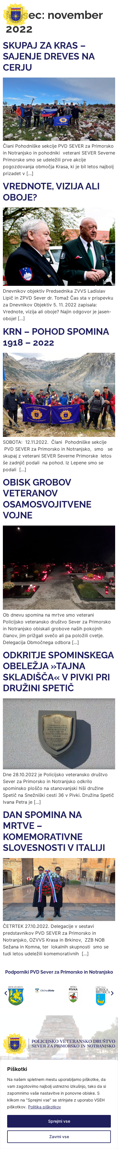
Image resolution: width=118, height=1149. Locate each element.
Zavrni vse (59, 1136)
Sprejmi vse (59, 1121)
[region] (59, 1104)
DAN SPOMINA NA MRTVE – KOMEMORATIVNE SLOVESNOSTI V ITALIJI (54, 831)
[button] (6, 993)
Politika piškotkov (44, 1106)
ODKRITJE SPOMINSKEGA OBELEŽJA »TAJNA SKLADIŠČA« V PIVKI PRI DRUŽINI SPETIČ (58, 671)
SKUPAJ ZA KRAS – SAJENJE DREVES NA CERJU (49, 56)
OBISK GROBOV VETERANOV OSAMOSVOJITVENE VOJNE (47, 498)
